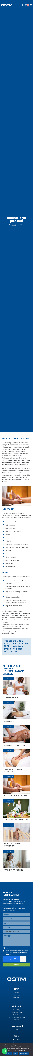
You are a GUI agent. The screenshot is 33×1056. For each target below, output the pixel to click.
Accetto (8, 1053)
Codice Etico (16, 1015)
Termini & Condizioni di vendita (16, 1017)
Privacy (5, 948)
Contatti (16, 1020)
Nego (15, 1053)
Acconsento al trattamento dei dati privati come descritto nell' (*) (17, 952)
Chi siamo (16, 992)
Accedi (16, 1029)
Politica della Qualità (16, 1012)
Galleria (16, 1000)
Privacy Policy (16, 1010)
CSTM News (16, 995)
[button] (4, 1051)
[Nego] (31, 1049)
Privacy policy (24, 1053)
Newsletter (16, 997)
